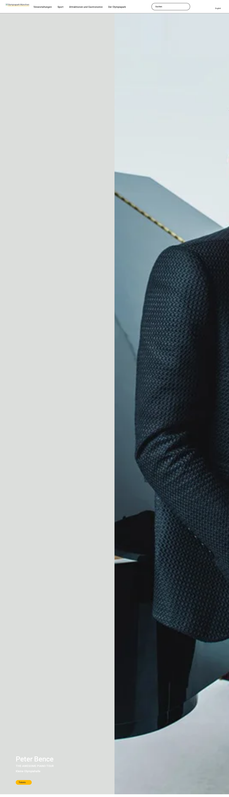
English (218, 8)
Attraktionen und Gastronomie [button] (86, 6)
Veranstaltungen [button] (43, 6)
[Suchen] (186, 7)
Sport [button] (60, 6)
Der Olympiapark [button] (117, 6)
